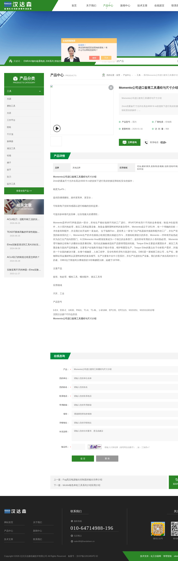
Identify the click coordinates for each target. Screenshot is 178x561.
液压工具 (11, 148)
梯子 (9, 162)
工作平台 (11, 120)
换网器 (10, 141)
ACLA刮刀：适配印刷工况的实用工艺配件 (28, 219)
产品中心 (108, 5)
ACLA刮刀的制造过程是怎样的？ (23, 257)
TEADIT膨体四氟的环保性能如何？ (24, 232)
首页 (74, 5)
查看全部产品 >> (24, 191)
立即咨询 (132, 142)
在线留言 (159, 5)
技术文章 (142, 5)
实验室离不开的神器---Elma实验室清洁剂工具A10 (31, 270)
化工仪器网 (156, 556)
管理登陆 (167, 556)
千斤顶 (10, 134)
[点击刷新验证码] (95, 447)
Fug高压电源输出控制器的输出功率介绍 (82, 479)
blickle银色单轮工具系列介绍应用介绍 (81, 485)
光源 (9, 99)
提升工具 (11, 184)
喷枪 (9, 127)
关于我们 (91, 5)
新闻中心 (125, 5)
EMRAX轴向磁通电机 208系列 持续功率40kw (46, 61)
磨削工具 (11, 106)
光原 (9, 113)
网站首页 (8, 522)
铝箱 (9, 155)
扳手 (9, 169)
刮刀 (9, 177)
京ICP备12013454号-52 (87, 556)
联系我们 (37, 539)
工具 (9, 91)
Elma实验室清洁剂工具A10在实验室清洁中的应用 (31, 244)
